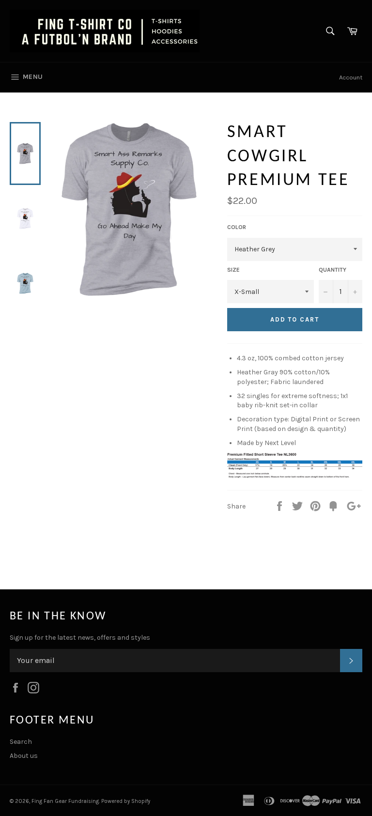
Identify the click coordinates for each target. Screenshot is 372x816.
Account (350, 77)
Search (21, 742)
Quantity (332, 269)
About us (24, 756)
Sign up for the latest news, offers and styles (80, 637)
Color (236, 227)
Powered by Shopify (125, 801)
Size (233, 269)
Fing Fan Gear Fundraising (65, 801)
